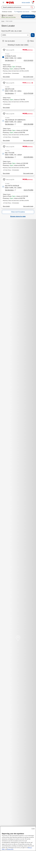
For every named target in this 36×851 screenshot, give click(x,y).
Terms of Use (10, 849)
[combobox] (15, 35)
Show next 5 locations (18, 212)
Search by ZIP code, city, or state (11, 31)
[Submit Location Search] (33, 35)
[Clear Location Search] (28, 35)
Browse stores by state (18, 216)
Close (33, 828)
